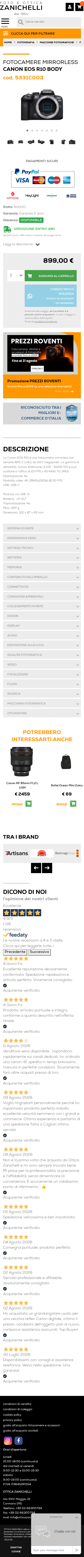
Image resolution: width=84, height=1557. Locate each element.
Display (13, 626)
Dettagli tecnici (20, 548)
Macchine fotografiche (57, 42)
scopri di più (62, 391)
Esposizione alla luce (25, 645)
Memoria (14, 567)
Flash (12, 684)
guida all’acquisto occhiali (20, 1431)
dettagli (17, 804)
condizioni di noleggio (45, 322)
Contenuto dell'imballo (27, 577)
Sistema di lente (20, 528)
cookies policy (12, 1415)
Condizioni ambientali (25, 597)
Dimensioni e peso (21, 538)
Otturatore (17, 713)
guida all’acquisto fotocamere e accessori (31, 1425)
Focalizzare (17, 674)
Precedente (15, 952)
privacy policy (12, 1420)
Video (12, 665)
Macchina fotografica (26, 703)
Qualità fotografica (24, 655)
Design (12, 616)
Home (8, 42)
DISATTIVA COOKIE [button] (16, 1549)
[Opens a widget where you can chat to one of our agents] (56, 1534)
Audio (12, 635)
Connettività (18, 587)
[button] (27, 131)
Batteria (14, 557)
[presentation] (36, 868)
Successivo (39, 952)
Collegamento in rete (25, 606)
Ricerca (13, 694)
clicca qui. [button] (8, 1539)
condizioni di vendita (17, 1404)
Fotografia (25, 42)
